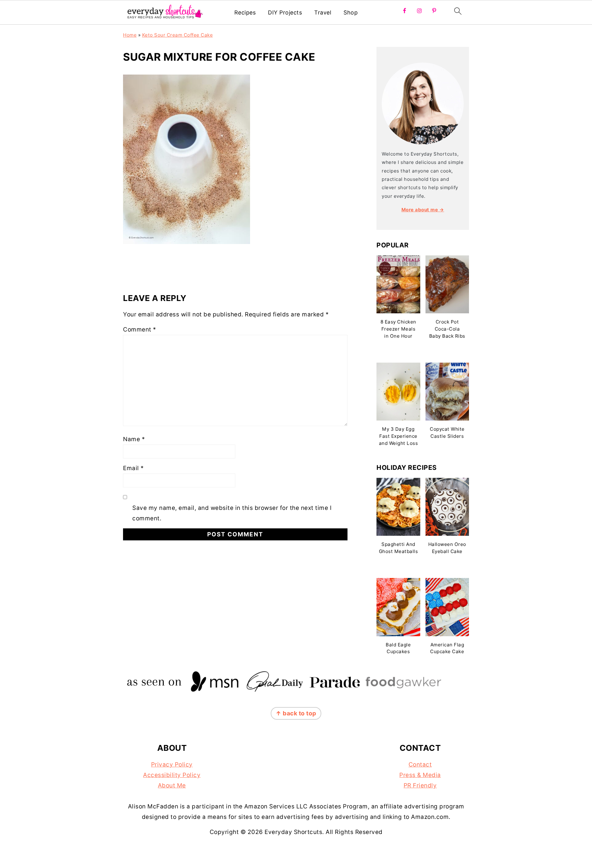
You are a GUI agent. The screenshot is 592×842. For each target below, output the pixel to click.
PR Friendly (420, 785)
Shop (350, 12)
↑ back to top (296, 713)
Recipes (245, 12)
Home (130, 35)
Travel (322, 12)
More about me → (422, 210)
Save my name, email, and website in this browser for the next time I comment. (231, 513)
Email (133, 468)
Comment (139, 329)
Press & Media (420, 775)
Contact (420, 764)
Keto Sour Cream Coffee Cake (177, 35)
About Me (172, 785)
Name (134, 439)
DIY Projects (285, 12)
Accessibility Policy (171, 775)
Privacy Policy (172, 764)
